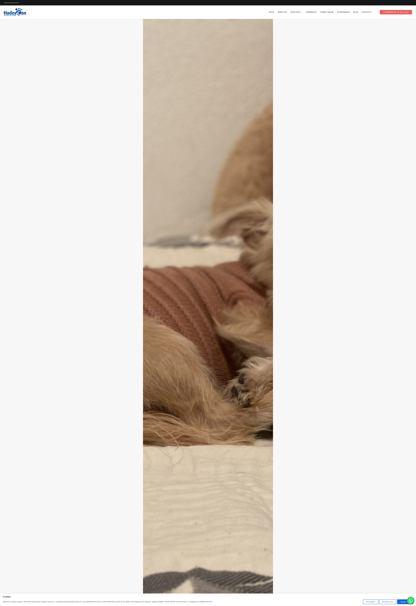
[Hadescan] (15, 12)
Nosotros (295, 12)
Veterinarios (343, 12)
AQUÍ (210, 602)
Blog (355, 12)
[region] (208, 600)
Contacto (367, 12)
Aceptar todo (405, 602)
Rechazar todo (387, 602)
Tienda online (327, 12)
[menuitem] (271, 12)
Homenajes (311, 12)
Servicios (282, 12)
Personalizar (370, 602)
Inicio (271, 12)
